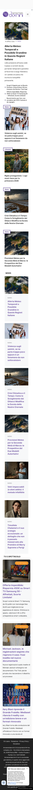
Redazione (14, 741)
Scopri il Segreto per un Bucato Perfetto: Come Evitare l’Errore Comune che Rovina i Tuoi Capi (17, 87)
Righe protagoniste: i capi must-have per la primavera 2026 (16, 178)
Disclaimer (16, 744)
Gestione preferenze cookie (25, 788)
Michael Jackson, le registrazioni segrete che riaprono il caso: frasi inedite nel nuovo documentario (16, 654)
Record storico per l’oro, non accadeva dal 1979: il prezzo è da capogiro (17, 100)
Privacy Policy (24, 741)
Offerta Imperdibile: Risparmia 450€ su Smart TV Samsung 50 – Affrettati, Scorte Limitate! (17, 93)
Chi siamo (6, 741)
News (19, 41)
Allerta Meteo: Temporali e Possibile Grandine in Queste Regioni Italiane (16, 53)
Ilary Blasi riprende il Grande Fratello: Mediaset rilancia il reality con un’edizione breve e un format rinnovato (16, 715)
